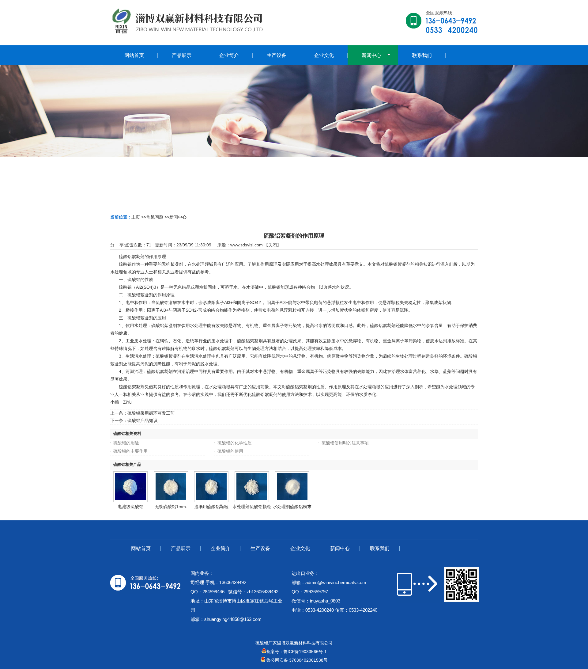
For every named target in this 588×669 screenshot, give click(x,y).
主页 (135, 217)
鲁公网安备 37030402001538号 (296, 660)
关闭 (272, 244)
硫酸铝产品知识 (142, 420)
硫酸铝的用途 (126, 442)
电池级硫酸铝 (130, 506)
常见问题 (154, 217)
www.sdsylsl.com (246, 244)
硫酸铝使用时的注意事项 (345, 442)
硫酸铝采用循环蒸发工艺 (151, 413)
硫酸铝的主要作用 (130, 451)
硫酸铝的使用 (230, 451)
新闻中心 (178, 217)
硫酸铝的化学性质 (234, 442)
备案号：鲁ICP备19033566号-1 (296, 651)
